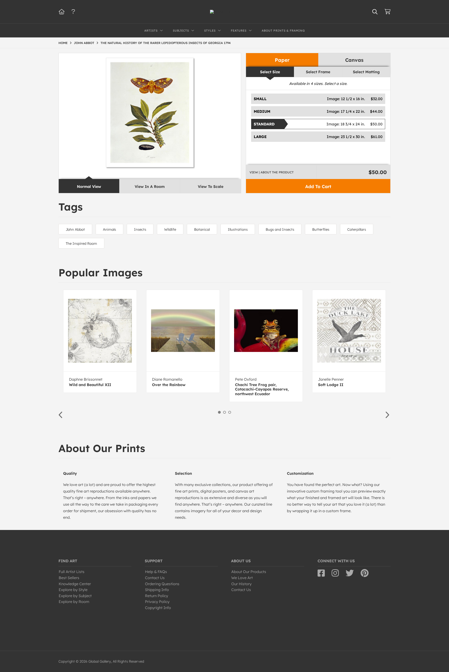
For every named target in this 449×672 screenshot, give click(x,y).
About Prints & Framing (283, 30)
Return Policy (156, 595)
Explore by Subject (75, 595)
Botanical (202, 229)
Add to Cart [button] (318, 186)
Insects (140, 229)
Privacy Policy (157, 601)
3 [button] (229, 412)
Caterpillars (356, 229)
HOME (63, 43)
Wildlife (170, 229)
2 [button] (224, 412)
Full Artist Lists (71, 571)
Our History (241, 583)
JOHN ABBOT (84, 43)
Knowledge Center (75, 583)
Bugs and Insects (280, 229)
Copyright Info (158, 607)
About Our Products (248, 571)
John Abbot (75, 229)
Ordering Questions (162, 583)
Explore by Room (74, 601)
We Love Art (242, 577)
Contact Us (155, 577)
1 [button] (219, 412)
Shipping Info (157, 589)
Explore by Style (73, 589)
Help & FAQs (156, 571)
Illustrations (238, 229)
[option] (99, 341)
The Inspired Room (81, 243)
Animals (109, 229)
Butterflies (320, 229)
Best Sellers (69, 577)
